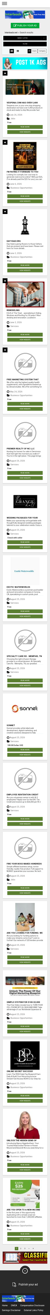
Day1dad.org (14, 241)
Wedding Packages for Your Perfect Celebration (22, 518)
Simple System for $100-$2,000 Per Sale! (23, 1002)
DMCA (14, 1305)
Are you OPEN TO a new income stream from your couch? (23, 1210)
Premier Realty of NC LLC (21, 448)
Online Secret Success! (20, 1071)
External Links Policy (33, 1310)
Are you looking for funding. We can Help (25, 933)
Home (5, 1305)
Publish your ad (27, 25)
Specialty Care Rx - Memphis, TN (24, 656)
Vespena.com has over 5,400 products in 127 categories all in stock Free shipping (24, 103)
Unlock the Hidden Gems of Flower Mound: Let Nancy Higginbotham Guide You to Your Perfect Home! (25, 1140)
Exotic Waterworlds (18, 587)
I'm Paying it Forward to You (22, 172)
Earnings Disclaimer (11, 1310)
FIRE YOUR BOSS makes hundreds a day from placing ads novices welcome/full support (24, 864)
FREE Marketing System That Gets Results (23, 379)
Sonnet (11, 725)
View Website (25, 132)
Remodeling (13, 310)
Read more (25, 127)
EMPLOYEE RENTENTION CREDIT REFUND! (22, 794)
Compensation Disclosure (32, 1305)
